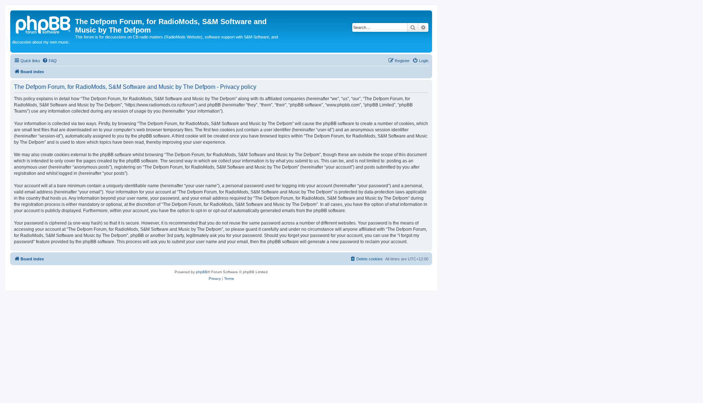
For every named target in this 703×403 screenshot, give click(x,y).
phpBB (202, 272)
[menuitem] (49, 60)
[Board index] (43, 23)
